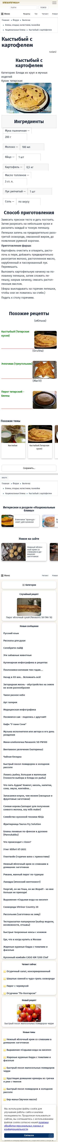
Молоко (10, 147)
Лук (7, 191)
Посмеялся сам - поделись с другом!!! (24, 716)
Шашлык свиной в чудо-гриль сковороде (30, 978)
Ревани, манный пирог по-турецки (23, 874)
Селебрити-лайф (13, 647)
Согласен (29, 1135)
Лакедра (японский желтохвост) (21, 881)
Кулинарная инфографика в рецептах (25, 662)
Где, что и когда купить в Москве (22, 939)
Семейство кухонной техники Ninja (23, 816)
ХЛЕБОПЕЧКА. (11, 2)
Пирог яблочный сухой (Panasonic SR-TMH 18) (29, 617)
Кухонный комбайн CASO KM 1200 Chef (25, 957)
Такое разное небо (14, 695)
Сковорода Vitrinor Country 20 (20, 907)
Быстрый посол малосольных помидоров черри (29, 1023)
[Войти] (25, 3)
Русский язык (11, 633)
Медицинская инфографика (19, 709)
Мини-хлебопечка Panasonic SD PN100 (25, 742)
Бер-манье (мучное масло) (21, 1099)
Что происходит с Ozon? (17, 842)
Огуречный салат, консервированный (28, 971)
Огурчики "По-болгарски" (21, 993)
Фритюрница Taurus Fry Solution (22, 824)
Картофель (12, 167)
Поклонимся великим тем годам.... (23, 669)
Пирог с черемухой (17, 985)
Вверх (4, 478)
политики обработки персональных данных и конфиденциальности (26, 1125)
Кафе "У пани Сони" (14, 724)
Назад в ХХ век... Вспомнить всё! (22, 677)
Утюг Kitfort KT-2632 (14, 849)
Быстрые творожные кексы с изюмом (24, 932)
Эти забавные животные (17, 655)
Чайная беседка (12, 756)
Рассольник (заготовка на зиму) (21, 914)
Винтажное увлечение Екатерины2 (23, 749)
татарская (16, 81)
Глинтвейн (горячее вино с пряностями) (26, 856)
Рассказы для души (14, 640)
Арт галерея (10, 702)
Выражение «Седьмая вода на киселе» (25, 899)
